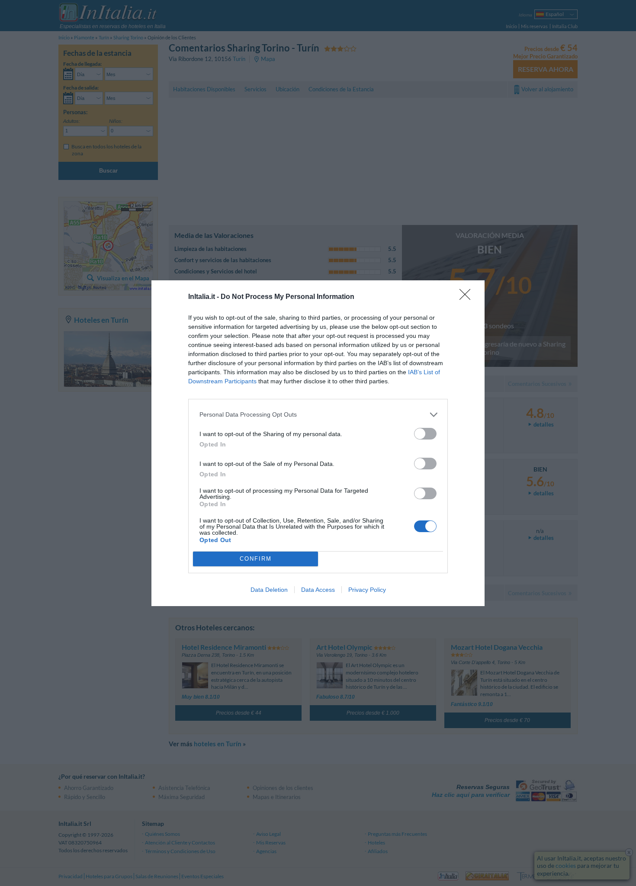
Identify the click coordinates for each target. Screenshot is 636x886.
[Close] (467, 297)
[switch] (425, 434)
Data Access (318, 589)
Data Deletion (269, 589)
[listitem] (318, 414)
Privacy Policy (367, 589)
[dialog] (318, 443)
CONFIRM (256, 558)
